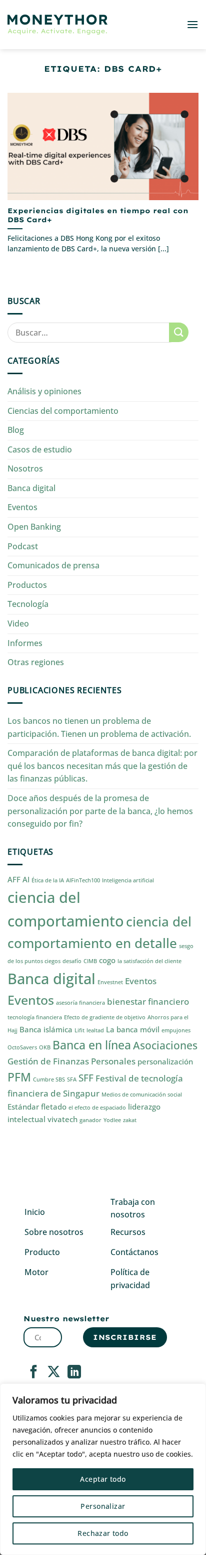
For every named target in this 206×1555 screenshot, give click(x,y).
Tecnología (28, 603)
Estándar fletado (37, 1107)
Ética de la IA (48, 880)
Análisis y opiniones (45, 391)
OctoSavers (22, 1047)
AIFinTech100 (83, 880)
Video (18, 623)
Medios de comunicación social (142, 1094)
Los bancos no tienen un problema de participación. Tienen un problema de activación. (99, 727)
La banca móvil (133, 1029)
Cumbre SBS (49, 1079)
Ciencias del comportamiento (63, 410)
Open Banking (34, 526)
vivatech (63, 1119)
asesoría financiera (80, 1002)
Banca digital (32, 488)
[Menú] (192, 24)
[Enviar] (178, 332)
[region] (103, 1469)
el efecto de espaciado (97, 1107)
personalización (165, 1061)
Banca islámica (46, 1029)
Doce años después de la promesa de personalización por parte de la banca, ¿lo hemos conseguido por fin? (100, 811)
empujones (176, 1030)
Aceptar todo (103, 1479)
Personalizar (102, 1506)
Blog (16, 429)
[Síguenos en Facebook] (33, 1372)
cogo (107, 960)
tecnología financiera (35, 1017)
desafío (72, 961)
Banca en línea (91, 1045)
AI (26, 879)
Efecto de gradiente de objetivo (105, 1017)
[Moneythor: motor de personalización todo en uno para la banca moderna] (58, 25)
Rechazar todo (103, 1533)
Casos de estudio (40, 449)
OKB (44, 1047)
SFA (71, 1079)
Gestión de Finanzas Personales (72, 1061)
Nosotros (25, 468)
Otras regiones (36, 662)
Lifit (79, 1030)
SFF (86, 1077)
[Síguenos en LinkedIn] (74, 1372)
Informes (25, 643)
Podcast (23, 546)
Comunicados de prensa (54, 565)
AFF (14, 879)
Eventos (23, 507)
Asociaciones (165, 1045)
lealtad (95, 1030)
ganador (91, 1120)
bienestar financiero (148, 1001)
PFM (19, 1077)
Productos (27, 584)
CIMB (90, 961)
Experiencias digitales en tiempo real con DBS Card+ (98, 215)
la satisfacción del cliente (150, 961)
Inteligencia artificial (128, 880)
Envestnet (110, 982)
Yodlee (112, 1120)
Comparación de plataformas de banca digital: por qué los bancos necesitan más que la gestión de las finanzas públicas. (103, 765)
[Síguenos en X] (53, 1372)
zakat (129, 1120)
